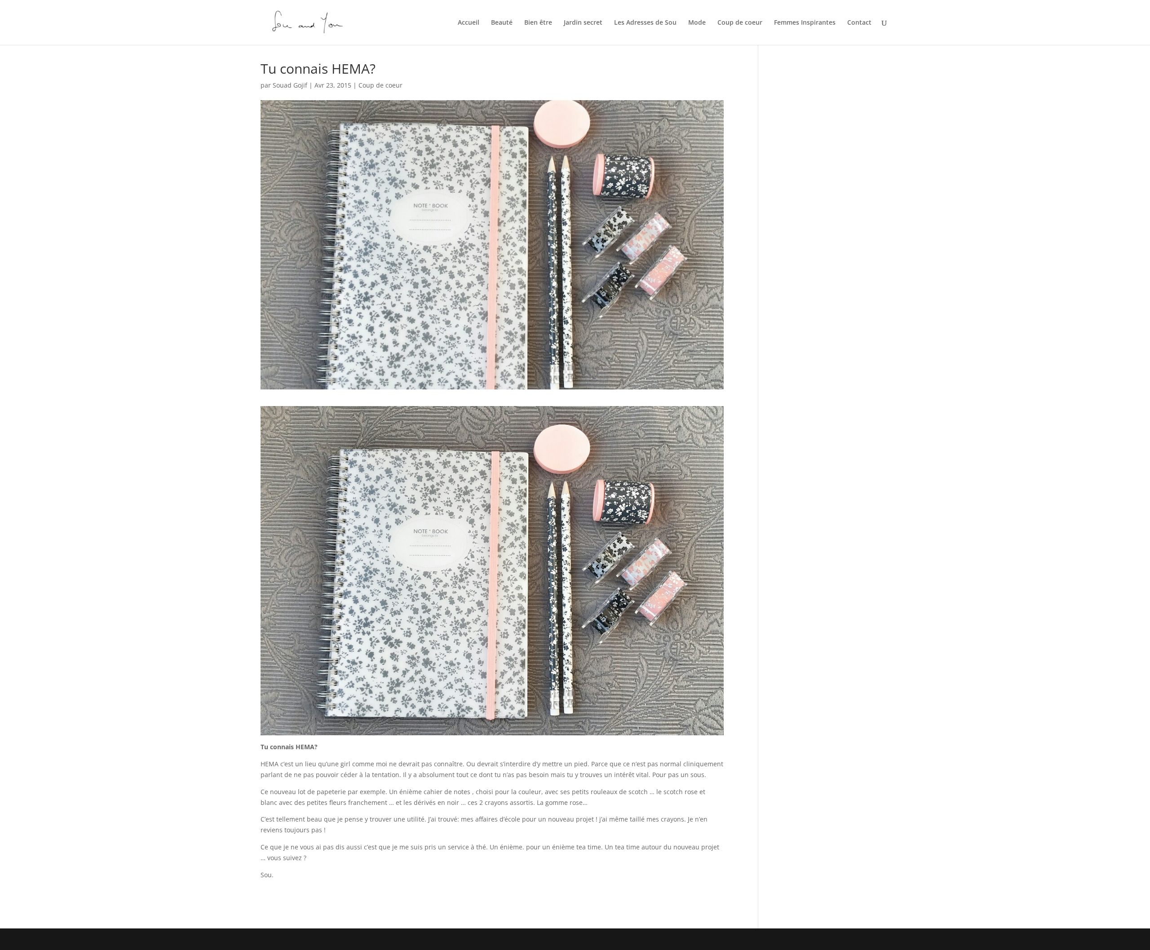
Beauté (502, 23)
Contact (859, 23)
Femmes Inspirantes (805, 23)
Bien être (538, 23)
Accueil (468, 23)
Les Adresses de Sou (645, 23)
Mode (697, 23)
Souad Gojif (290, 85)
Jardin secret (583, 23)
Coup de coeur (739, 23)
